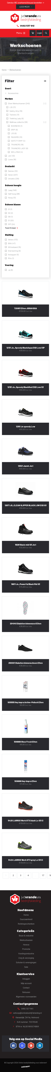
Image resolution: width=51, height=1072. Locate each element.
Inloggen (26, 979)
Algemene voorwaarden (26, 997)
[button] (25, 81)
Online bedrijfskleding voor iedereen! (32, 1063)
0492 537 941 (27, 1008)
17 (43, 875)
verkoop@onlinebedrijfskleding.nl (27, 1013)
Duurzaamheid (26, 919)
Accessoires (13, 93)
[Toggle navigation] (24, 33)
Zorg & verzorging (26, 958)
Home (4, 70)
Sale (26, 967)
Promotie (26, 949)
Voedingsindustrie (26, 953)
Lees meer (24, 6)
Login (39, 33)
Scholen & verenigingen (26, 962)
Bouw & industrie (26, 936)
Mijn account (26, 983)
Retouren (26, 992)
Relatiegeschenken (26, 924)
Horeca (26, 944)
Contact (26, 988)
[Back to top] (46, 1067)
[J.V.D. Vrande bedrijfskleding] (25, 18)
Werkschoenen (26, 940)
